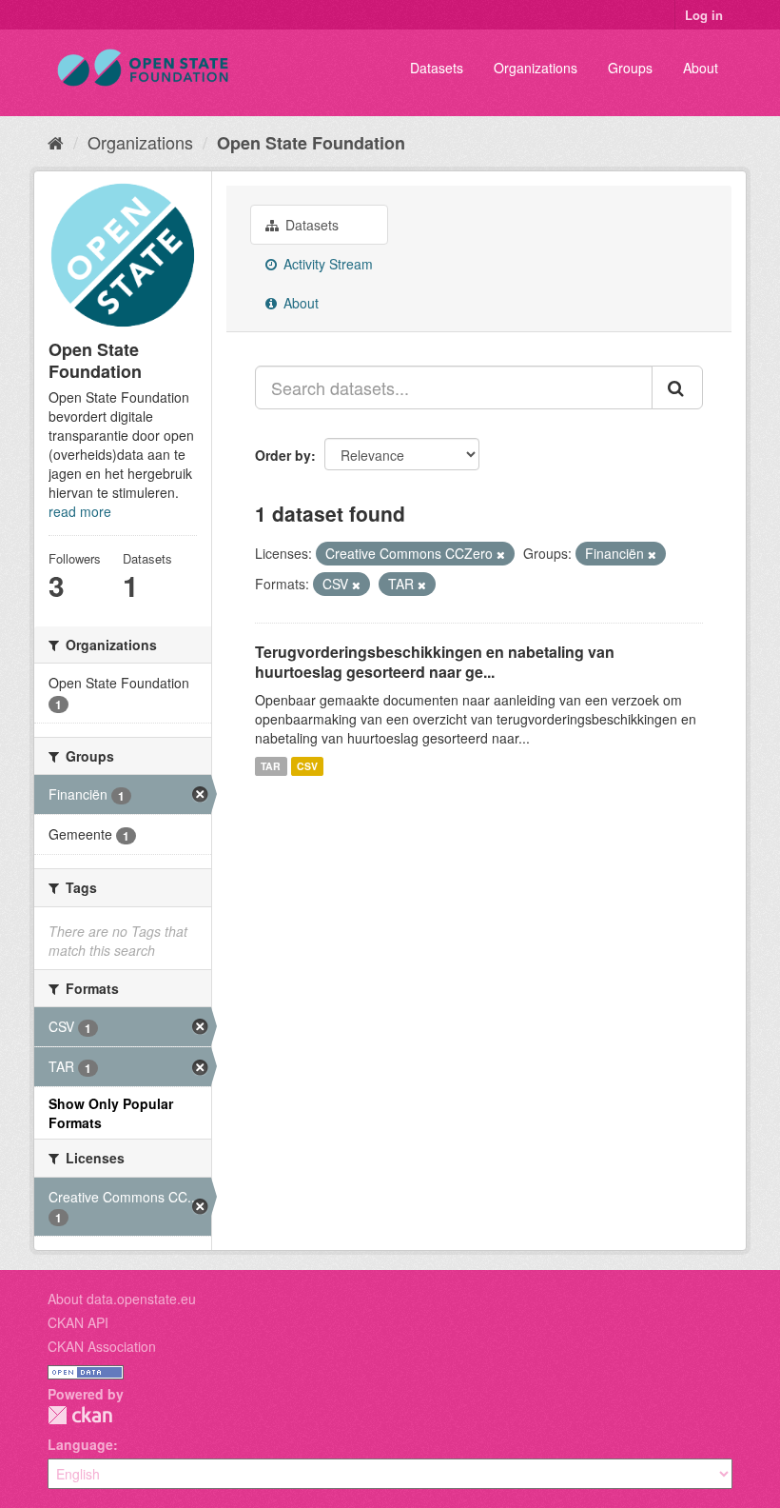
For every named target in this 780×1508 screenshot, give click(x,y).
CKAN (80, 1415)
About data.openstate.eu (122, 1298)
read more (80, 511)
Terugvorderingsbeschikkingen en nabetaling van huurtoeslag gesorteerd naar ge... (434, 662)
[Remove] (501, 554)
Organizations (535, 67)
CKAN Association (102, 1346)
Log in (704, 15)
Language (80, 1444)
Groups (630, 67)
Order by (283, 455)
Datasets (436, 67)
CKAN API (78, 1322)
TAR (271, 766)
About (700, 67)
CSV (307, 766)
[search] (677, 387)
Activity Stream (326, 263)
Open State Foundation (311, 142)
